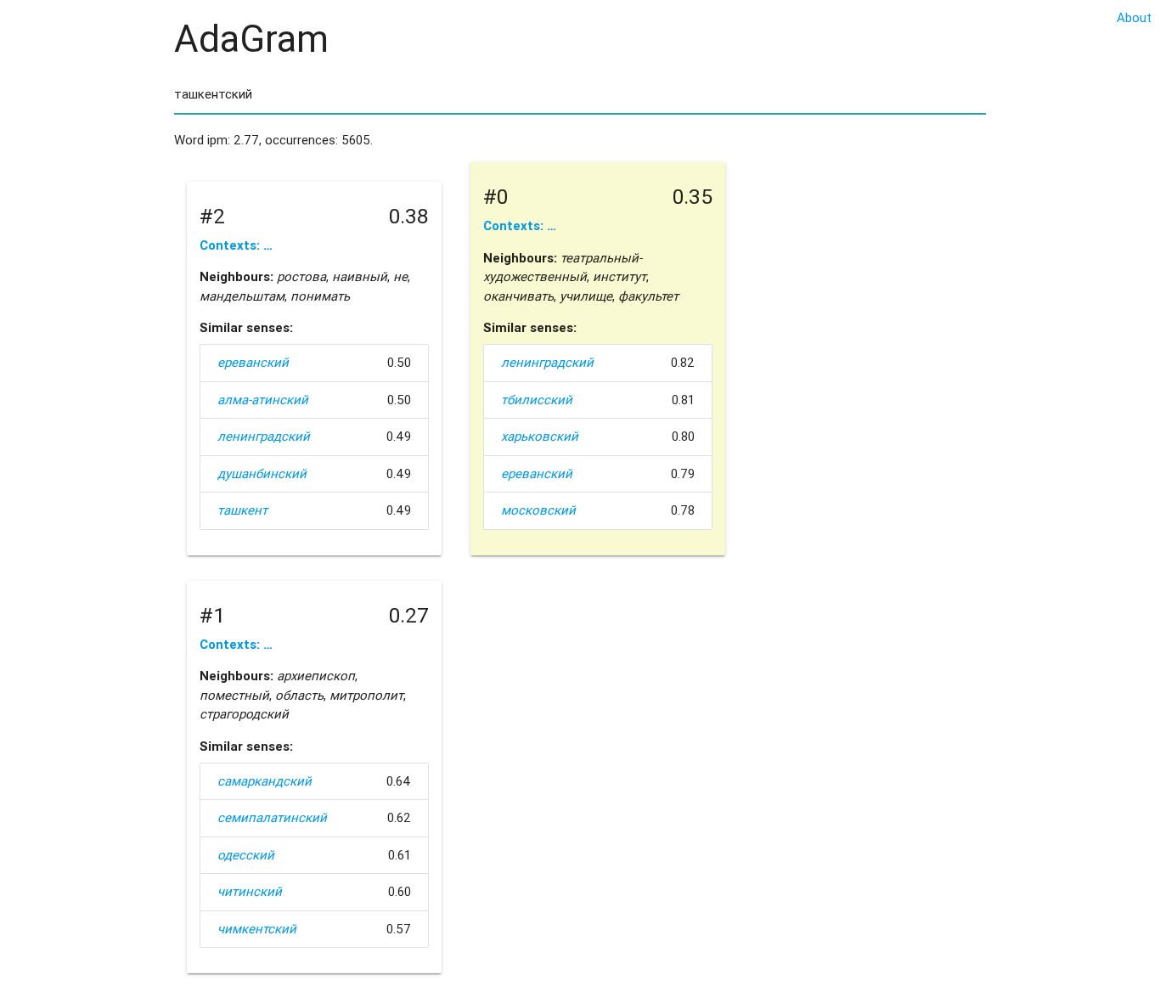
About (1134, 17)
